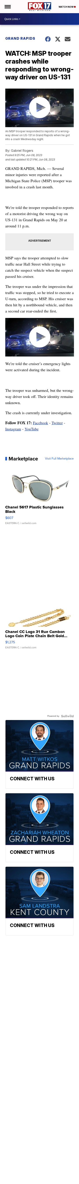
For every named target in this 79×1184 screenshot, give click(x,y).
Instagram (13, 429)
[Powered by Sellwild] (67, 716)
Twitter (57, 422)
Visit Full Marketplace (59, 458)
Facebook (40, 422)
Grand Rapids (20, 38)
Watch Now (66, 6)
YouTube (32, 429)
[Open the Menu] (7, 6)
